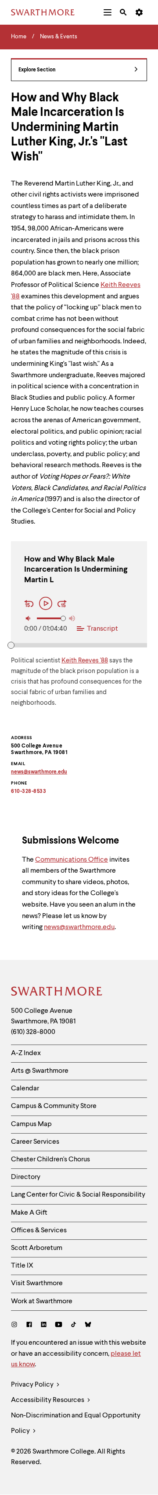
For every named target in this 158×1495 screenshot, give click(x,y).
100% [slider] (63, 618)
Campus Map (31, 1124)
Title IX (22, 1265)
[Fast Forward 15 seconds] (62, 604)
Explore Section (37, 70)
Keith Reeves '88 (84, 661)
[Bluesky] (88, 1325)
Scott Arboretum (36, 1248)
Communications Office (71, 859)
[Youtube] (58, 1325)
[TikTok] (73, 1325)
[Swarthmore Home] (57, 992)
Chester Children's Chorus (50, 1159)
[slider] (10, 645)
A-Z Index (26, 1053)
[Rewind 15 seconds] (30, 604)
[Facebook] (29, 1325)
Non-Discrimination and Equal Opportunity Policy (75, 1423)
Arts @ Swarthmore (39, 1071)
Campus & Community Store (54, 1106)
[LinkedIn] (43, 1325)
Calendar (25, 1088)
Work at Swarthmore (41, 1301)
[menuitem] (107, 12)
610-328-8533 (28, 791)
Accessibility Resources (48, 1400)
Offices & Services (39, 1230)
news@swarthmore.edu (79, 927)
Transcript (102, 628)
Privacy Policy (33, 1384)
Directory (25, 1177)
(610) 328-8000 (33, 1032)
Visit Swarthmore (37, 1283)
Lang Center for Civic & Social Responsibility (78, 1194)
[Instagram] (16, 1325)
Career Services (35, 1141)
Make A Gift (29, 1212)
